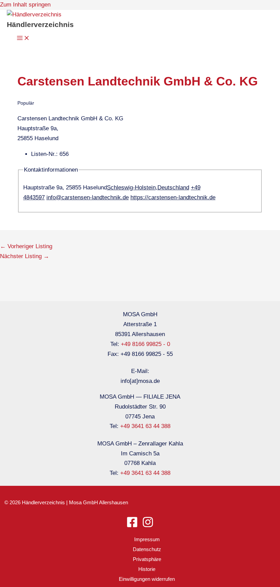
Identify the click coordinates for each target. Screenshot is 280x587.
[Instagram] (148, 526)
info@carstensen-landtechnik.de (87, 197)
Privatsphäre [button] (147, 559)
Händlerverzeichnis (40, 24)
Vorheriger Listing (26, 246)
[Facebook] (132, 526)
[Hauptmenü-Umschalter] (23, 38)
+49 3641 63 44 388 (145, 426)
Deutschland (173, 187)
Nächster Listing (24, 256)
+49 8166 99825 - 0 (145, 344)
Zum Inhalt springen (25, 4)
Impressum (147, 539)
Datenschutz (147, 549)
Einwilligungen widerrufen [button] (147, 579)
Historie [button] (146, 569)
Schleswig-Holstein (131, 187)
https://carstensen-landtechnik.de (172, 197)
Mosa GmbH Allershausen (98, 502)
